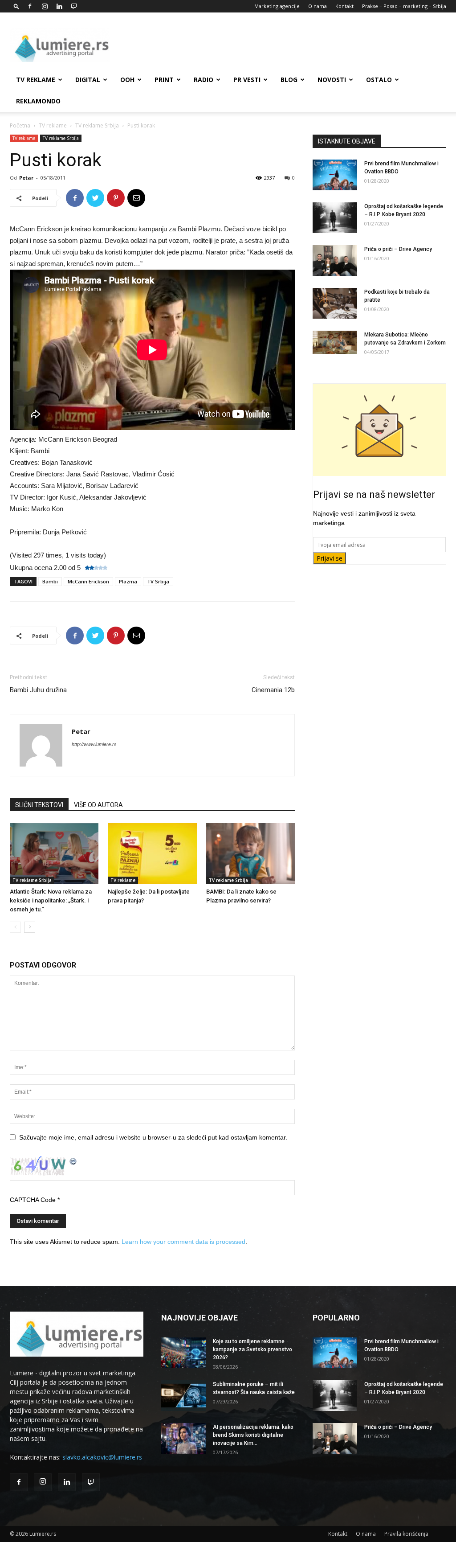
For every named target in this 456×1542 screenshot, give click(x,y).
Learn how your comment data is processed (183, 1241)
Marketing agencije (277, 6)
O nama (317, 6)
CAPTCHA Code (33, 1199)
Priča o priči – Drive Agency (398, 249)
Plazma (128, 581)
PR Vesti (247, 79)
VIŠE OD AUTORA (98, 804)
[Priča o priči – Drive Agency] (335, 260)
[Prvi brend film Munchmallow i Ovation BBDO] (335, 175)
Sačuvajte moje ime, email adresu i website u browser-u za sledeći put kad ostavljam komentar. (153, 1137)
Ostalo (379, 79)
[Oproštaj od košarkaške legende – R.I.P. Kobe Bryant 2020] (335, 217)
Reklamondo (38, 101)
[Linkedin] (59, 6)
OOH (127, 79)
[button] (16, 6)
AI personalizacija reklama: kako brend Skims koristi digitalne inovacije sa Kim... (253, 1435)
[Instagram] (44, 6)
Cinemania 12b (273, 690)
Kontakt (344, 6)
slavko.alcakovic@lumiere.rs (102, 1457)
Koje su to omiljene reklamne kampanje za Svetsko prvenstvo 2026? (252, 1349)
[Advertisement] (284, 45)
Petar (26, 177)
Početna (20, 125)
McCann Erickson (88, 581)
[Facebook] (30, 6)
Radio (203, 79)
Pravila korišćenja (406, 1534)
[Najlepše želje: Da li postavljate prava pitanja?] (152, 853)
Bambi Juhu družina (38, 690)
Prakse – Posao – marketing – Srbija (404, 6)
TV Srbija (158, 581)
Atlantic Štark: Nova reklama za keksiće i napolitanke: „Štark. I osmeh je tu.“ (51, 900)
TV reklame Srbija (97, 125)
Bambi (50, 581)
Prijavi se (329, 558)
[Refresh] (73, 1161)
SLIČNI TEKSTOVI (39, 804)
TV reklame (35, 79)
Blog (289, 79)
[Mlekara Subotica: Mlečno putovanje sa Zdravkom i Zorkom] (335, 342)
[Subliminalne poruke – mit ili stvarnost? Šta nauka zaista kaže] (183, 1395)
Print (164, 79)
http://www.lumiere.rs (94, 744)
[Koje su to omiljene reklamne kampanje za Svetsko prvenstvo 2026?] (183, 1352)
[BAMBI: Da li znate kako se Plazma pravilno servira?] (250, 853)
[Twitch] (74, 6)
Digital (87, 79)
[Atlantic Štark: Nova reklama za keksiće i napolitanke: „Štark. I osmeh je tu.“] (54, 853)
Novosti (332, 79)
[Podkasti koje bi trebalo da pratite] (335, 303)
